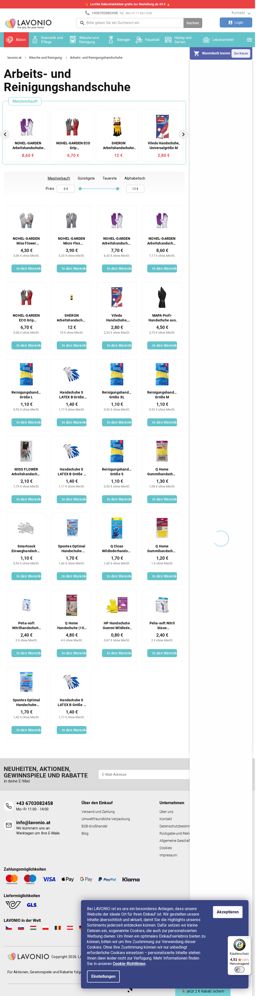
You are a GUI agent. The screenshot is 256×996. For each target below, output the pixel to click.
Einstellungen (103, 976)
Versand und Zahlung (98, 812)
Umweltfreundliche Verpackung (106, 819)
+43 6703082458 (34, 803)
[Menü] (248, 939)
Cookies (166, 848)
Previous (6, 134)
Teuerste (109, 178)
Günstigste (86, 178)
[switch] (239, 970)
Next (184, 134)
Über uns (166, 812)
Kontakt (238, 13)
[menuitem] (16, 39)
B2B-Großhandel (94, 826)
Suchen (192, 23)
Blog (85, 833)
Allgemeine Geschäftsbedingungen (186, 841)
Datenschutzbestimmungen (181, 826)
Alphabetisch (134, 178)
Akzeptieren (228, 912)
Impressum (168, 855)
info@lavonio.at (33, 822)
